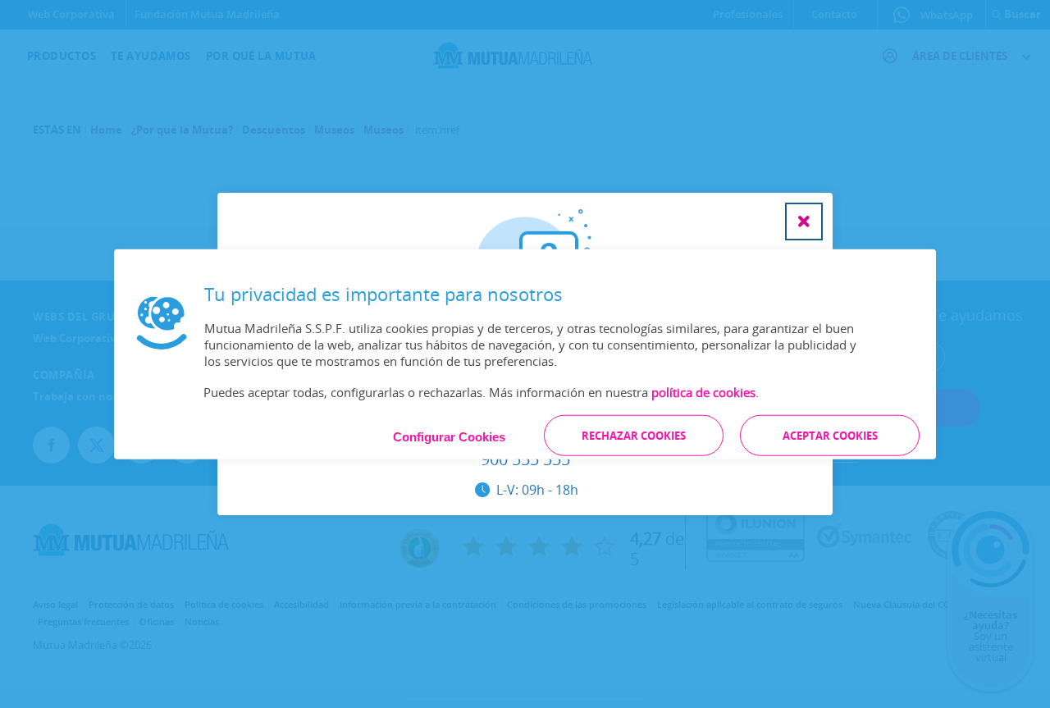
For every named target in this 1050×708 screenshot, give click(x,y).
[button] (804, 221)
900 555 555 (525, 459)
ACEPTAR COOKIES (830, 435)
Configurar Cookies (449, 437)
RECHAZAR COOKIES (634, 435)
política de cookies (703, 392)
